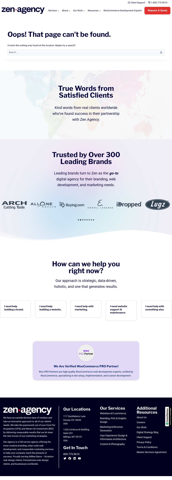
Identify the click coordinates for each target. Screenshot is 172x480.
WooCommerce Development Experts (122, 10)
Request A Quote (157, 10)
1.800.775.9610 (159, 2)
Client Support (138, 2)
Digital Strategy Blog (147, 432)
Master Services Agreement (152, 452)
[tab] (78, 220)
